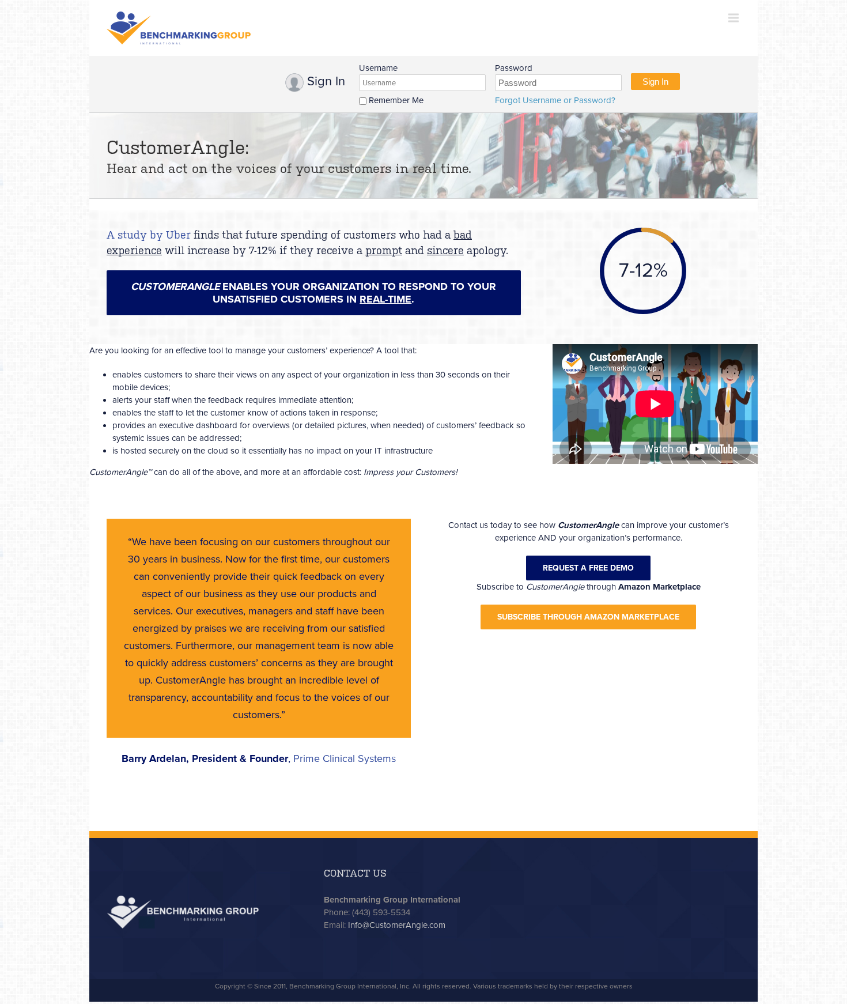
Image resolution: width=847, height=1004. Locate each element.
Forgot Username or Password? (555, 100)
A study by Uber (149, 235)
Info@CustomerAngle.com (396, 925)
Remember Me (394, 100)
